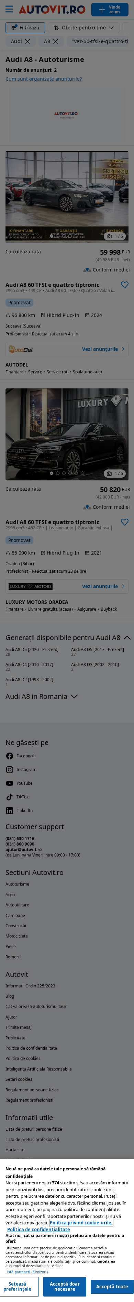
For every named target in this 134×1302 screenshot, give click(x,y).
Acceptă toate (112, 1287)
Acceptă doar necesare (65, 1286)
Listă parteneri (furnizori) (26, 1272)
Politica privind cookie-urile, (81, 1223)
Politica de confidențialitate (38, 1229)
